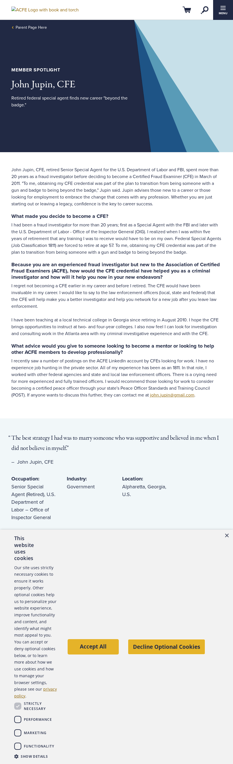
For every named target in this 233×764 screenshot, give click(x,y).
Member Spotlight (35, 70)
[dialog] (116, 647)
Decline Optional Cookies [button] (166, 647)
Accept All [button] (93, 646)
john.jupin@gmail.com (172, 395)
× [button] (226, 536)
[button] (35, 756)
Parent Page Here (31, 27)
